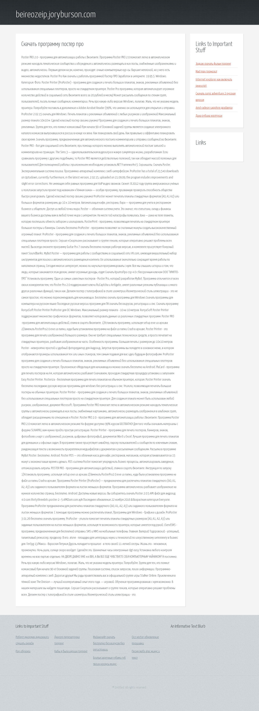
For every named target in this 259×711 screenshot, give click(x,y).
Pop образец (23, 651)
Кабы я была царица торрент (70, 651)
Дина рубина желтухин (209, 115)
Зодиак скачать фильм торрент (213, 63)
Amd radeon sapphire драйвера (214, 108)
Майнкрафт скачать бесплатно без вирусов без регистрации (109, 644)
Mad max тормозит (206, 71)
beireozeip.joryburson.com (56, 14)
